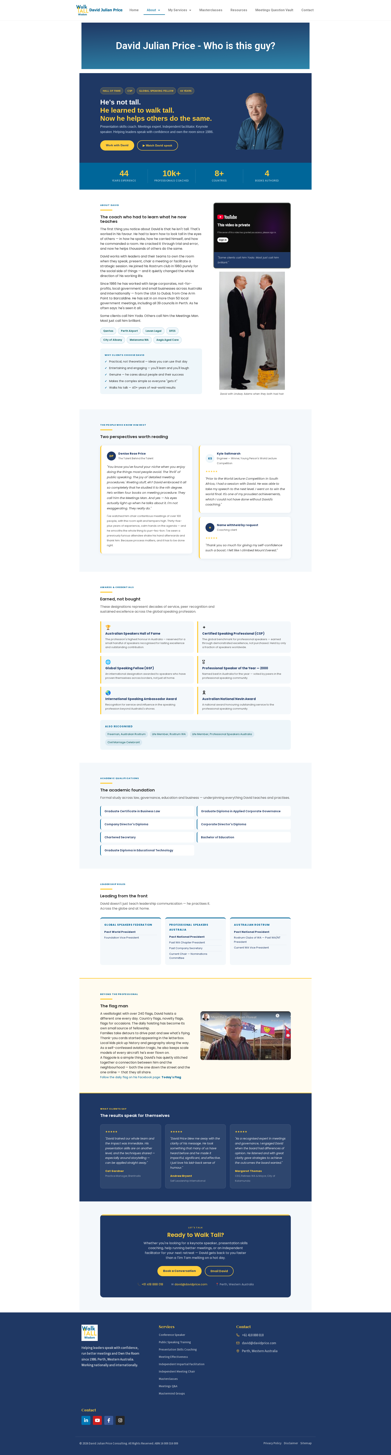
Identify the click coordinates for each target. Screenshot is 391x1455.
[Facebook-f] (108, 1420)
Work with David (117, 145)
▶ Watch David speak (157, 145)
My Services (177, 10)
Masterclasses (210, 10)
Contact (307, 10)
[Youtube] (97, 1420)
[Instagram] (120, 1420)
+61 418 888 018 (152, 1284)
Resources (239, 10)
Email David (219, 1271)
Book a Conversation (179, 1271)
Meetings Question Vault (274, 10)
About (151, 10)
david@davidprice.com (191, 1284)
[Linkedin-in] (85, 1420)
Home (134, 10)
